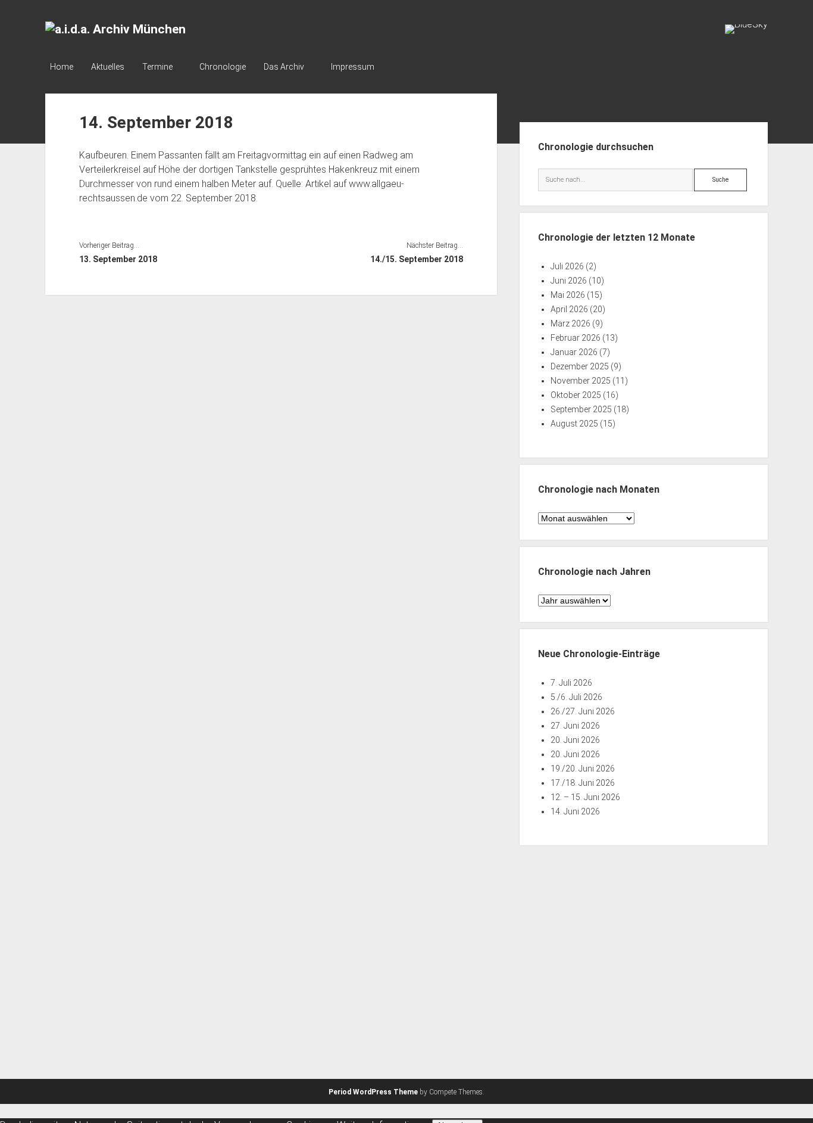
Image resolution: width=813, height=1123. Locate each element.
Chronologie (222, 66)
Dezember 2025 (580, 366)
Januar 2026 (574, 352)
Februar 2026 (576, 338)
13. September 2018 (118, 259)
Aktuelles (107, 66)
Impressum (352, 66)
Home (61, 66)
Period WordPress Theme (373, 1092)
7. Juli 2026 (571, 683)
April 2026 (569, 309)
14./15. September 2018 (416, 259)
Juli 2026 (567, 266)
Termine (157, 66)
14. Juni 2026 (575, 811)
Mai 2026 (568, 295)
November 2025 (581, 380)
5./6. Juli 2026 (576, 697)
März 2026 (570, 323)
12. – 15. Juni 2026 (585, 797)
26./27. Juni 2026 (583, 711)
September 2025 (581, 409)
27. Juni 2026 (575, 725)
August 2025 (574, 423)
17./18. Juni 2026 (583, 783)
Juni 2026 (569, 280)
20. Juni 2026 (575, 740)
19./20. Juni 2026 (583, 768)
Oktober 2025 (576, 395)
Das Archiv (284, 66)
